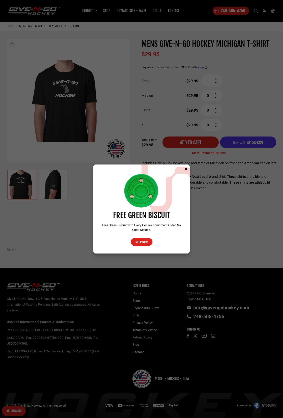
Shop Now (142, 242)
